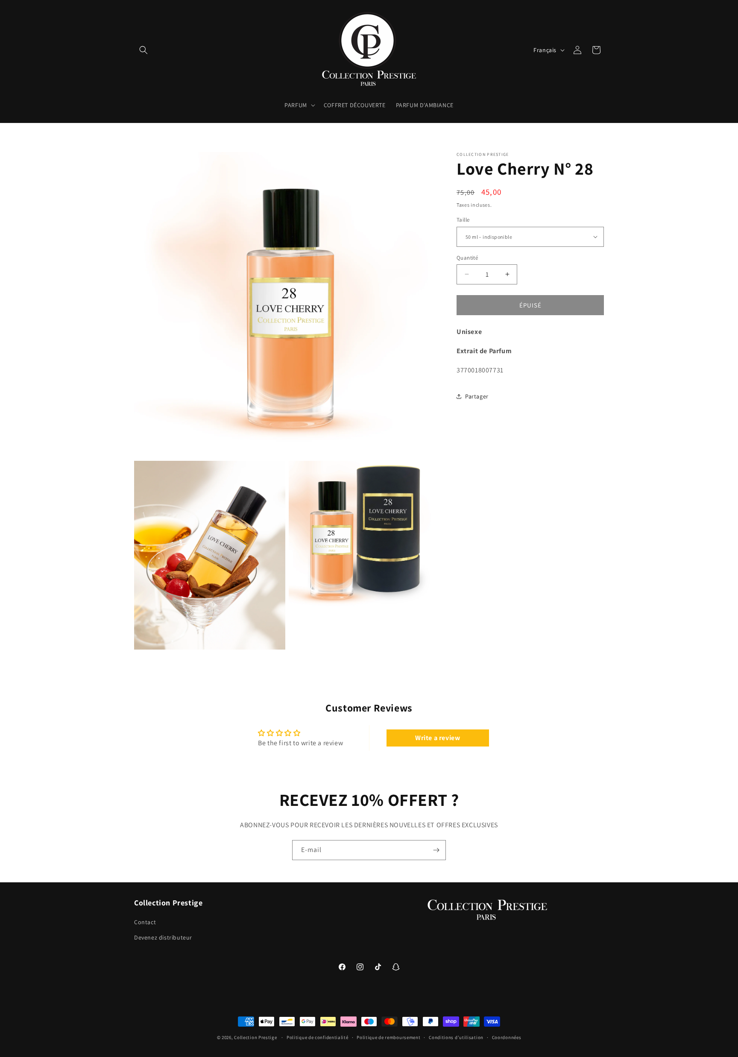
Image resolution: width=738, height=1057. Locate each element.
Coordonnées (506, 1037)
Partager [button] (477, 396)
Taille (463, 219)
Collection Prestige (255, 1037)
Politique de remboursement (388, 1037)
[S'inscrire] (436, 850)
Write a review (437, 737)
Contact (145, 922)
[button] (143, 50)
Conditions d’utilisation (456, 1037)
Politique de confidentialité (317, 1037)
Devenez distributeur (163, 937)
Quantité (467, 257)
